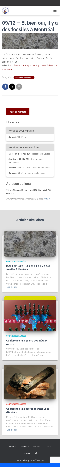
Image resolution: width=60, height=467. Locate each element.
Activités (25, 447)
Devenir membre (17, 111)
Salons (36, 447)
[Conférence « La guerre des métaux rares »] (30, 313)
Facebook (36, 453)
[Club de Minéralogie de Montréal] (6, 10)
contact (46, 199)
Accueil (12, 447)
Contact (27, 454)
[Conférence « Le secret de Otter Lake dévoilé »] (30, 382)
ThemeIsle (39, 460)
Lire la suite (12, 287)
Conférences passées (24, 77)
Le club (48, 447)
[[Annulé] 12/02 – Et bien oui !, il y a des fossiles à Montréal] (30, 244)
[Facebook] (30, 465)
